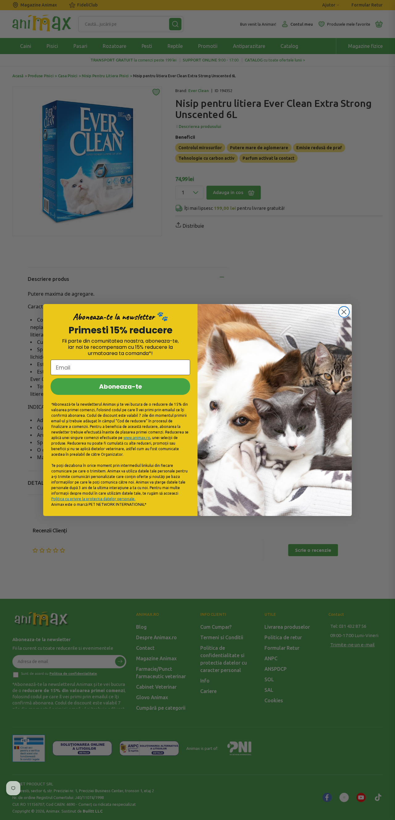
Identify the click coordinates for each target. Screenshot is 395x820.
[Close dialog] (344, 311)
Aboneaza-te (120, 386)
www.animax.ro (136, 438)
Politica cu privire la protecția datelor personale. (93, 499)
